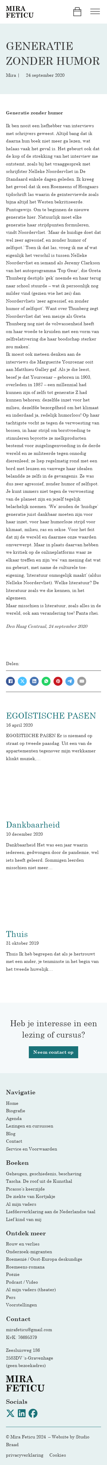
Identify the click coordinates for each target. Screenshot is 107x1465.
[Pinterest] (58, 681)
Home (12, 1103)
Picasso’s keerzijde (25, 1188)
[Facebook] (10, 681)
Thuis (17, 934)
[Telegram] (69, 681)
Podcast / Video (22, 1282)
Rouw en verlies (24, 1243)
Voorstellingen (21, 1304)
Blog (10, 1133)
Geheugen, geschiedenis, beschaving (43, 1173)
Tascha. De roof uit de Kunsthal (39, 1181)
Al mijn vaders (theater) (31, 1289)
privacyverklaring (24, 1455)
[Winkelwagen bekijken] (77, 11)
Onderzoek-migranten (29, 1251)
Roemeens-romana (25, 1266)
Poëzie (13, 1274)
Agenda (14, 1118)
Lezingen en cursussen (29, 1125)
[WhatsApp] (46, 681)
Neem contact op (53, 1052)
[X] (22, 681)
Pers (10, 1297)
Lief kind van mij (23, 1219)
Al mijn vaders (21, 1204)
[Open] (95, 12)
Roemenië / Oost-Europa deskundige (44, 1259)
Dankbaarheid (33, 824)
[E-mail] (81, 681)
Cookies (57, 1455)
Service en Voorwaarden (31, 1148)
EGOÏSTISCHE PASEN (51, 715)
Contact (14, 1141)
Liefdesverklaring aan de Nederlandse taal (50, 1211)
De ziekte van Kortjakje (30, 1196)
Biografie (15, 1110)
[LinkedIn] (34, 681)
